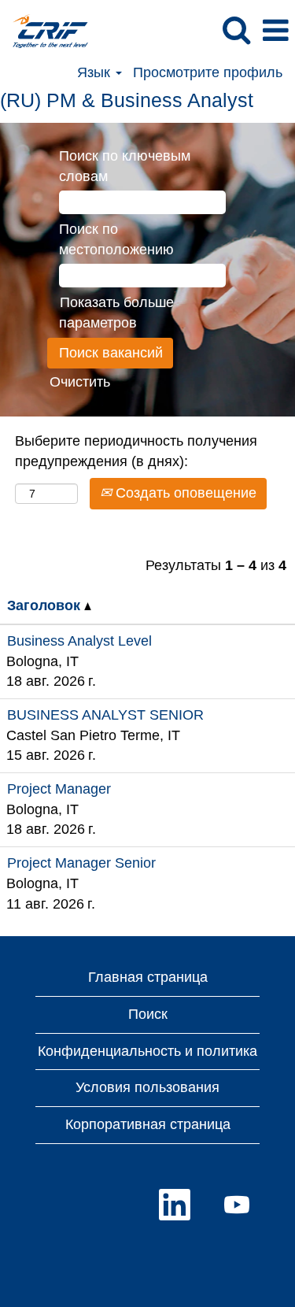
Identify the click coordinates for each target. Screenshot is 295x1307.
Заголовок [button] (45, 605)
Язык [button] (95, 72)
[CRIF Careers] (44, 30)
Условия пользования (147, 1087)
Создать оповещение (184, 493)
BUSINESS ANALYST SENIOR (105, 715)
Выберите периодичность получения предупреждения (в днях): (136, 451)
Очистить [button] (80, 382)
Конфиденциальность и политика (147, 1051)
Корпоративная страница (147, 1124)
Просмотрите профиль (207, 72)
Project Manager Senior (81, 863)
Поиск (148, 1014)
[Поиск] (236, 31)
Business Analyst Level (79, 641)
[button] (275, 31)
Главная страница (148, 977)
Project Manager (59, 789)
